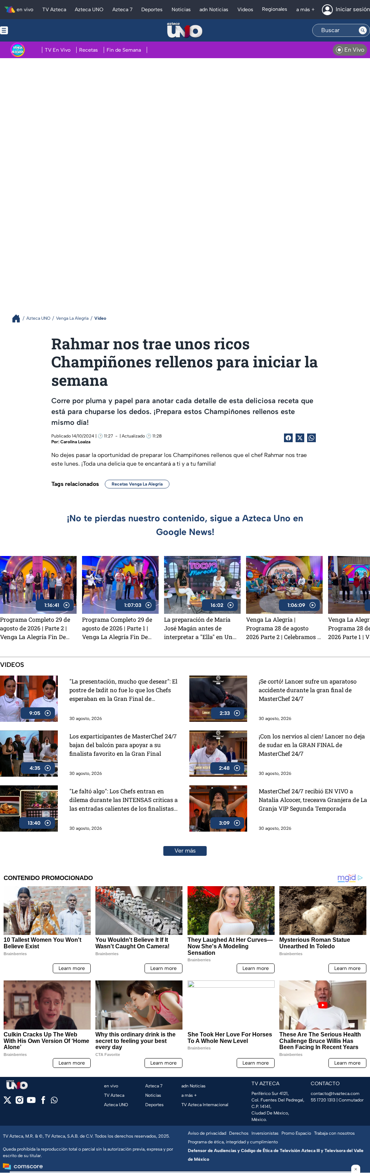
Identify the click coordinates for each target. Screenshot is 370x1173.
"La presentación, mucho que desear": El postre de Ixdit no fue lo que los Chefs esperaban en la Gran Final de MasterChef (123, 690)
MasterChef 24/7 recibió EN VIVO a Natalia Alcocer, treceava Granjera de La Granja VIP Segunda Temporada (313, 799)
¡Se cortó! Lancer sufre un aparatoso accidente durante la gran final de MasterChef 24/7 (308, 689)
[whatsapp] (54, 1101)
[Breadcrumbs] (19, 318)
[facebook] (43, 1102)
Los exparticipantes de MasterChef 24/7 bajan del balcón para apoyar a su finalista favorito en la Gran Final (123, 744)
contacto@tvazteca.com (335, 1093)
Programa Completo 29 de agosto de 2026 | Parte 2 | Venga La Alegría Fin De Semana (35, 628)
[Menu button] (29, 30)
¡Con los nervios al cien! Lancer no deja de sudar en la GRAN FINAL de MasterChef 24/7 (312, 744)
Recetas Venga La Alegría (137, 484)
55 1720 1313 (323, 1100)
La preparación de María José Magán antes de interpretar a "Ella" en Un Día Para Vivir (198, 628)
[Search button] (363, 30)
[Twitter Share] (300, 438)
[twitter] (7, 1102)
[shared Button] (311, 438)
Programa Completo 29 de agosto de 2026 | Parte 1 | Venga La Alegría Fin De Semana (117, 628)
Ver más (185, 850)
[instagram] (19, 1102)
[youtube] (31, 1102)
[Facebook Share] (288, 438)
